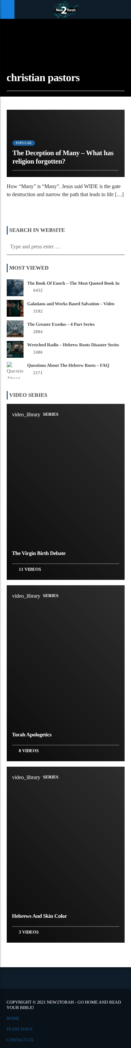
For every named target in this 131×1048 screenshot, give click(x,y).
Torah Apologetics (32, 735)
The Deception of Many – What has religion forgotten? (63, 157)
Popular (24, 143)
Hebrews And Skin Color (39, 916)
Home (13, 1018)
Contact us (20, 1039)
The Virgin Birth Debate (39, 553)
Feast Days (20, 1029)
